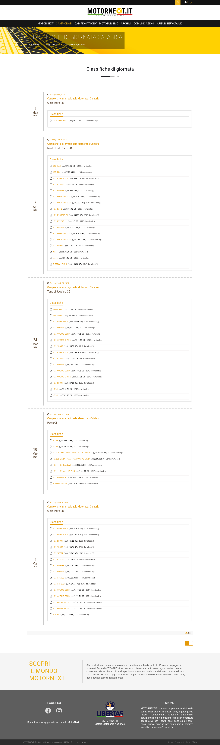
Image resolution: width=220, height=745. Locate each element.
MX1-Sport (57, 209)
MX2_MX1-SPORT (60, 477)
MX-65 (55, 440)
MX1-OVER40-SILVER (62, 340)
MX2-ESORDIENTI (60, 215)
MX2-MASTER (58, 227)
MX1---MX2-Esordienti (62, 465)
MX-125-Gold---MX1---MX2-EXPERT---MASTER (72, 452)
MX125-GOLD (58, 578)
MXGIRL (56, 614)
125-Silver (57, 172)
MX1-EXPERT (58, 184)
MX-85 (55, 446)
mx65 (55, 252)
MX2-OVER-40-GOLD (61, 233)
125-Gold (57, 166)
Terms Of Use (192, 742)
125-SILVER (58, 315)
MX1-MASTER (58, 190)
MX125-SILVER (59, 584)
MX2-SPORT (58, 245)
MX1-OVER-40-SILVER (62, 202)
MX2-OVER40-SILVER (62, 377)
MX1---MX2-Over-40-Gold (64, 471)
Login (190, 2)
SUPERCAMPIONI (60, 264)
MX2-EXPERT (58, 221)
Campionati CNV (86, 23)
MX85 (55, 395)
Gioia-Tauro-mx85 (60, 120)
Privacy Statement (176, 742)
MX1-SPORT (58, 346)
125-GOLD (57, 309)
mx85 (55, 258)
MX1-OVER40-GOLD (61, 334)
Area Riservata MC (170, 23)
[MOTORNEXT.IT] (110, 12)
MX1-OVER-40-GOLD (61, 196)
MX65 (55, 389)
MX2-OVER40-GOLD (61, 370)
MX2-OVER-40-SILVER (62, 239)
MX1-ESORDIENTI (60, 178)
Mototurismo (108, 23)
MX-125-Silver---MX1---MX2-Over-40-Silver (71, 459)
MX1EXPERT (58, 553)
